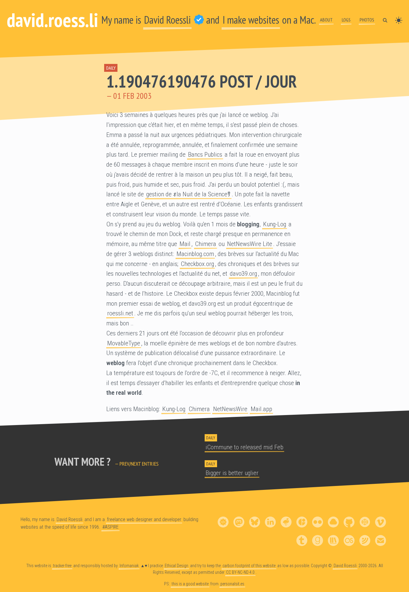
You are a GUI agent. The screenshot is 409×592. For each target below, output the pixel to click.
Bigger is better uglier (232, 473)
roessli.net (120, 313)
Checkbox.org (197, 264)
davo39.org (243, 273)
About (326, 20)
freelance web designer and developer (144, 519)
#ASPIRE (110, 527)
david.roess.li (52, 19)
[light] (398, 19)
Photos (367, 20)
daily (111, 68)
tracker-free (62, 565)
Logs (346, 20)
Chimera (205, 244)
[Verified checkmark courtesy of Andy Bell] (199, 19)
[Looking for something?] (385, 20)
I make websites (251, 19)
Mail (185, 244)
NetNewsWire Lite (249, 244)
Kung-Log (274, 224)
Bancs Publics (205, 154)
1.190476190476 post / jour (201, 81)
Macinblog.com (195, 254)
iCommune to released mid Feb (244, 447)
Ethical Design (176, 565)
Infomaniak (129, 565)
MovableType (123, 343)
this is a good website (190, 583)
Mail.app (261, 409)
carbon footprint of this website (249, 565)
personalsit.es (232, 583)
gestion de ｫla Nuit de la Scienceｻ (188, 194)
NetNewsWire (230, 409)
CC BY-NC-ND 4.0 (240, 572)
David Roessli (167, 19)
